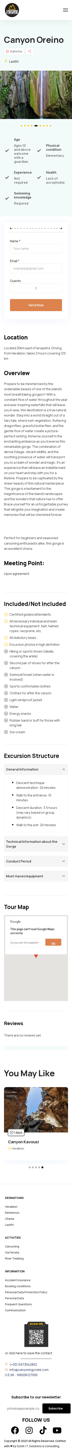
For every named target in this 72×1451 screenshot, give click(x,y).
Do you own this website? (25, 942)
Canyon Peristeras (31, 1142)
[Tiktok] (43, 1430)
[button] (21, 125)
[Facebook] (15, 1430)
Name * (15, 241)
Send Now (36, 305)
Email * (14, 261)
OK (53, 943)
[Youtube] (57, 1430)
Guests (15, 281)
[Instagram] (29, 1430)
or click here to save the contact (28, 1353)
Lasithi (14, 61)
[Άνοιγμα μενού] (65, 10)
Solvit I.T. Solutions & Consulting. (38, 1446)
